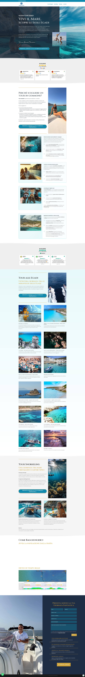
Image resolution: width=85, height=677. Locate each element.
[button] (65, 75)
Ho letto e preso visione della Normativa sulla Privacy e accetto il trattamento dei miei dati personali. (63, 632)
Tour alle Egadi (50, 4)
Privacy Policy (51, 675)
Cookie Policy (55, 675)
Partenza (60, 4)
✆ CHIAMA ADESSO (63, 664)
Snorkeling (56, 4)
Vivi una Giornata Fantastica (27, 42)
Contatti (64, 4)
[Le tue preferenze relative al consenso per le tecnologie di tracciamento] (83, 675)
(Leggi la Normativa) (61, 632)
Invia (73, 634)
